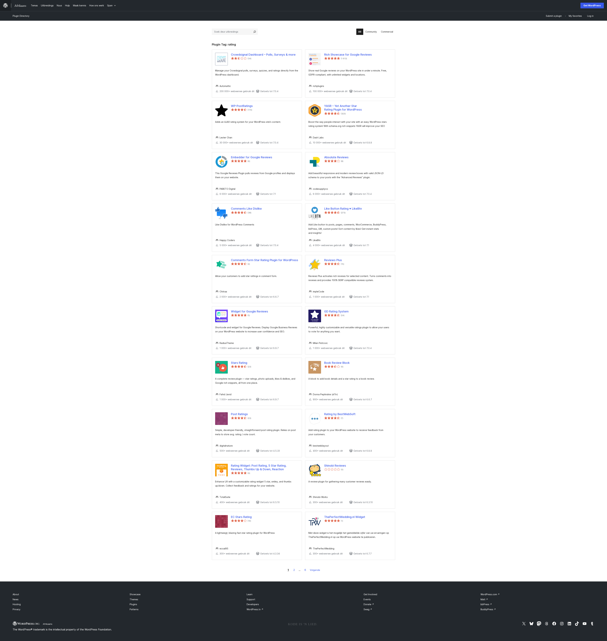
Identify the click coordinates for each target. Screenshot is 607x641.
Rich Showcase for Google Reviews (348, 54)
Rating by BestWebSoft (340, 414)
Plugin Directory (21, 16)
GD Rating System (336, 311)
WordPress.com (490, 594)
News (15, 599)
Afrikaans (47, 624)
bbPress (486, 604)
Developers (253, 604)
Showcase (135, 594)
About (16, 594)
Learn (249, 594)
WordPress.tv (255, 609)
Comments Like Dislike (246, 208)
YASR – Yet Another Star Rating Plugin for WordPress (343, 107)
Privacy (16, 609)
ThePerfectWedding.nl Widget (344, 517)
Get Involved (370, 594)
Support (251, 599)
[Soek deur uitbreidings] (254, 32)
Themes (134, 599)
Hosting (17, 604)
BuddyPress (488, 609)
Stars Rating (239, 362)
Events (367, 599)
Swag (368, 609)
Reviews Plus (333, 260)
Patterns (134, 609)
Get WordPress (592, 5)
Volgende (315, 570)
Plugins (133, 604)
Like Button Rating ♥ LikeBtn (343, 208)
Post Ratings (239, 414)
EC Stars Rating (241, 517)
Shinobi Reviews (335, 465)
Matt (484, 599)
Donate (369, 604)
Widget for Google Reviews (249, 311)
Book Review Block (337, 362)
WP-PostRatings (242, 106)
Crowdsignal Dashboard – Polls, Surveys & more (263, 54)
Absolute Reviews (336, 157)
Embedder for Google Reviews (251, 157)
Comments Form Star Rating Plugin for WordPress (264, 260)
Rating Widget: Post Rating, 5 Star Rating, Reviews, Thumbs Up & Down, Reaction (258, 467)
